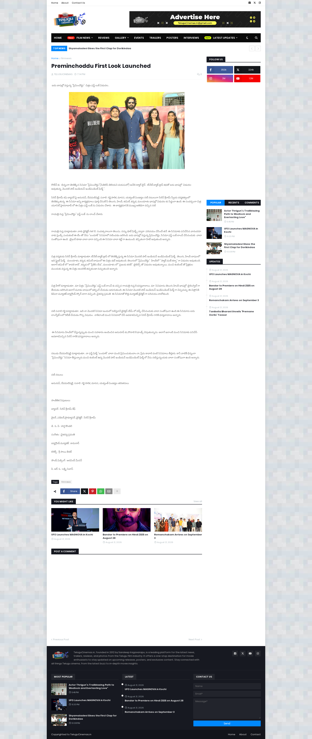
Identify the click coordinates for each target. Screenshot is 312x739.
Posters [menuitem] (172, 38)
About (65, 2)
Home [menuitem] (58, 38)
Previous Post (61, 639)
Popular (215, 202)
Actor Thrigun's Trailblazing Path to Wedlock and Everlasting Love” (242, 214)
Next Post (194, 639)
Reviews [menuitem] (103, 38)
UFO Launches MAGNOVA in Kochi (72, 534)
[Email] (108, 491)
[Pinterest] (92, 491)
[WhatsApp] (100, 491)
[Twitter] (84, 491)
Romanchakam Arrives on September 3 (178, 536)
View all (198, 501)
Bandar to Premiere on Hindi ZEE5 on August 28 (125, 536)
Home (54, 2)
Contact (256, 734)
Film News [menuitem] (83, 38)
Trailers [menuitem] (155, 38)
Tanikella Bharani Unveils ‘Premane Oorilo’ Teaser (231, 313)
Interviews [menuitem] (191, 38)
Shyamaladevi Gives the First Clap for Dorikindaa (100, 48)
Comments (252, 202)
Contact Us (78, 2)
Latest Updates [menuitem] (224, 38)
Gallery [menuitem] (120, 38)
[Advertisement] (234, 141)
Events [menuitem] (139, 38)
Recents (233, 202)
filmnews (66, 58)
